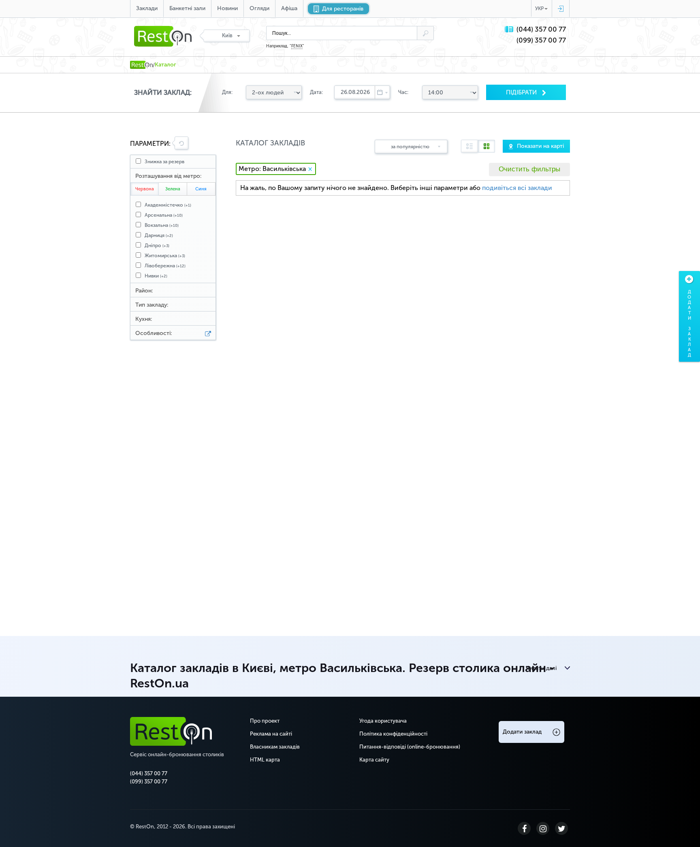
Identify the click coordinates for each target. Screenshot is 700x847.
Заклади (147, 8)
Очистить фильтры (529, 169)
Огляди (259, 8)
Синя (201, 189)
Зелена (172, 189)
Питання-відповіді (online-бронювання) (409, 747)
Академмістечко (168, 205)
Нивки (156, 276)
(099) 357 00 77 (541, 40)
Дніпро (157, 245)
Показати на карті (540, 146)
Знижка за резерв (164, 161)
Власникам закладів (275, 747)
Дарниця (159, 235)
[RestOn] (141, 65)
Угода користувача (383, 721)
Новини (227, 8)
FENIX (297, 46)
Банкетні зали (187, 8)
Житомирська (165, 255)
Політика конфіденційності (393, 734)
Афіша (289, 8)
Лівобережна (165, 266)
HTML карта (265, 760)
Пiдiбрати (522, 92)
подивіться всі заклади (517, 188)
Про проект (265, 721)
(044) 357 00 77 (541, 29)
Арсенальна (164, 215)
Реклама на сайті (271, 734)
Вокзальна (162, 225)
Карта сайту (374, 760)
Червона (144, 189)
